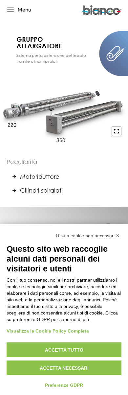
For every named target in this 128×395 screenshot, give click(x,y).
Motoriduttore (39, 176)
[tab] (67, 176)
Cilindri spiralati (41, 190)
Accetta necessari (64, 368)
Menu (24, 9)
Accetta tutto (64, 350)
